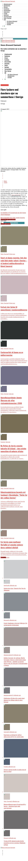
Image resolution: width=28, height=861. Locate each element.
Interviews (6, 12)
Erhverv (6, 7)
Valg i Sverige (7, 18)
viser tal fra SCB (15, 195)
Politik (5, 13)
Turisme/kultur (8, 16)
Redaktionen (10, 23)
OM (5, 19)
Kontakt (9, 24)
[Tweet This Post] (15, 175)
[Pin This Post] (15, 177)
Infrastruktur (7, 10)
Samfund (6, 15)
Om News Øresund (12, 21)
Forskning (6, 9)
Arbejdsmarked (8, 4)
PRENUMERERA (14, 223)
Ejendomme (7, 5)
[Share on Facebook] (15, 174)
